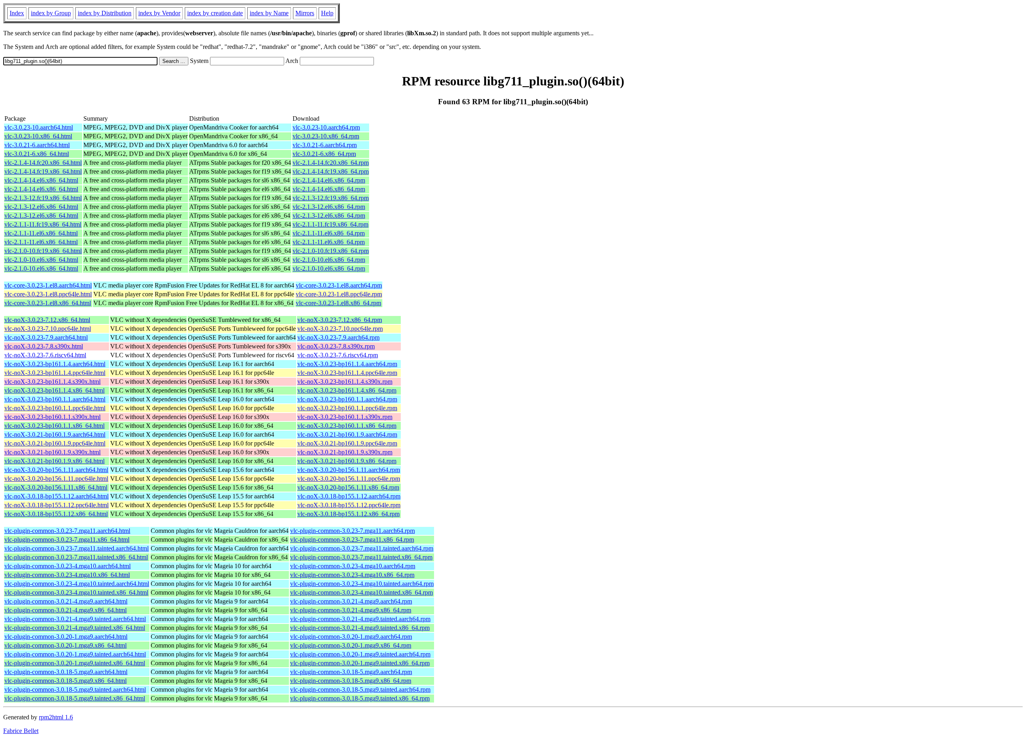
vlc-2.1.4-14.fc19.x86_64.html (43, 171)
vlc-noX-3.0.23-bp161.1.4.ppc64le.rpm (347, 372)
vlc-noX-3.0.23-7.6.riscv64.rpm (337, 355)
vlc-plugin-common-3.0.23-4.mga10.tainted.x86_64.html (76, 592)
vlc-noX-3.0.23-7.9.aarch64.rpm (338, 337)
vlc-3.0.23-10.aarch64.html (38, 127)
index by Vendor (159, 13)
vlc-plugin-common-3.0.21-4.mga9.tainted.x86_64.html (74, 627)
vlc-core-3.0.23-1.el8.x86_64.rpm (338, 303)
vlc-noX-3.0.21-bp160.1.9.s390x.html (52, 452)
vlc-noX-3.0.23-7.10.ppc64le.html (47, 328)
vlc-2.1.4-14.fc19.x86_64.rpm (331, 171)
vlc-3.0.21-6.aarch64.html (37, 145)
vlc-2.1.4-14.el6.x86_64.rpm (329, 180)
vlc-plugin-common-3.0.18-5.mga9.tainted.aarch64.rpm (360, 689)
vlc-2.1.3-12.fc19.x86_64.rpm (331, 197)
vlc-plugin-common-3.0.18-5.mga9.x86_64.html (65, 680)
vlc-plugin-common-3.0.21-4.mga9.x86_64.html (65, 610)
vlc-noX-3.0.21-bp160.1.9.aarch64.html (54, 434)
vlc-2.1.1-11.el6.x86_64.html (41, 233)
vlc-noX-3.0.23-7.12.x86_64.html (47, 319)
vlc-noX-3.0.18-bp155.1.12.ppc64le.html (56, 505)
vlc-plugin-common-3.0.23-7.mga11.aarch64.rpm (352, 530)
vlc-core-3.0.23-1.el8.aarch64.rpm (339, 285)
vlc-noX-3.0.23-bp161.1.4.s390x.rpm (344, 381)
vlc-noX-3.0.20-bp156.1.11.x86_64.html (55, 487)
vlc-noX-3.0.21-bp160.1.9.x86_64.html (54, 461)
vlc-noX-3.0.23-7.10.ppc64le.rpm (340, 328)
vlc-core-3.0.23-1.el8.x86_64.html (47, 303)
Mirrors (304, 13)
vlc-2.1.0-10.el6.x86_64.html (41, 259)
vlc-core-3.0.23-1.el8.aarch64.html (48, 285)
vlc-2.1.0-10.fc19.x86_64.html (43, 250)
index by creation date (215, 13)
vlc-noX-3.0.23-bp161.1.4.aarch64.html (54, 363)
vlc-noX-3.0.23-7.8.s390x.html (43, 346)
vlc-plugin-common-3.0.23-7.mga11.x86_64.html (66, 539)
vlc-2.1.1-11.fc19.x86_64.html (42, 224)
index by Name (269, 13)
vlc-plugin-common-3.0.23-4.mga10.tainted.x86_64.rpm (361, 592)
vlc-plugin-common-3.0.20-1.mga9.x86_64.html (65, 645)
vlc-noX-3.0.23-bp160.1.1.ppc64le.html (54, 408)
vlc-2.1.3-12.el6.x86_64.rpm (329, 206)
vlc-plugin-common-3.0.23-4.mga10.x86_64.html (67, 574)
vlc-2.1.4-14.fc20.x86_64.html (43, 162)
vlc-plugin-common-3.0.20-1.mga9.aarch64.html (65, 636)
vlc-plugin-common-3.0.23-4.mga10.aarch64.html (67, 566)
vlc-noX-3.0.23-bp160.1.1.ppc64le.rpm (347, 408)
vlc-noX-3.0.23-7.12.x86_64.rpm (339, 319)
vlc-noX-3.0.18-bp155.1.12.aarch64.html (56, 496)
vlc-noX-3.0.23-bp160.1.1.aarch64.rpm (347, 399)
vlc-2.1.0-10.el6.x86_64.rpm (329, 259)
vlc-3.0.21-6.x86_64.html (36, 153)
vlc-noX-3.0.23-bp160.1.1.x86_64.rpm (346, 425)
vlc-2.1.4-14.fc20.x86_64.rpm (331, 162)
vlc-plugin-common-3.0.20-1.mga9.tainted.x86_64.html (74, 663)
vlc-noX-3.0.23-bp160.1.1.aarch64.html (54, 399)
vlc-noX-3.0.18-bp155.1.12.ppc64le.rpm (348, 505)
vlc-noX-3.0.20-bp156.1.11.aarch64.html (56, 469)
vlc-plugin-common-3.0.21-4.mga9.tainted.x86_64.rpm (360, 627)
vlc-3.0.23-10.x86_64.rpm (326, 136)
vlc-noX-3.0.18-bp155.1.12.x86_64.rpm (348, 513)
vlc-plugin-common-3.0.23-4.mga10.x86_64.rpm (352, 574)
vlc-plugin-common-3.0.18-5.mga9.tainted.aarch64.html (75, 689)
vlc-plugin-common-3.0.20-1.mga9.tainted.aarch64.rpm (360, 654)
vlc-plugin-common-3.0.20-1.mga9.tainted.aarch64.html (75, 654)
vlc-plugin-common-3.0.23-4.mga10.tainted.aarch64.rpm (362, 583)
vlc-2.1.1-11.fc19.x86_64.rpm (330, 224)
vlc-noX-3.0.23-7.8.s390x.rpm (336, 346)
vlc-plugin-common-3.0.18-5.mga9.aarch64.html (65, 671)
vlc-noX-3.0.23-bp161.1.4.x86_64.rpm (346, 390)
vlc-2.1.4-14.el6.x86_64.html (41, 180)
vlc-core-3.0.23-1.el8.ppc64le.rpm (339, 294)
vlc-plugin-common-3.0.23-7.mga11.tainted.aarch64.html (76, 548)
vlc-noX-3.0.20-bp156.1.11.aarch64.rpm (348, 469)
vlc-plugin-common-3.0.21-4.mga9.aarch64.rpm (351, 601)
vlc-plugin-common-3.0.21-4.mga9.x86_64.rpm (350, 610)
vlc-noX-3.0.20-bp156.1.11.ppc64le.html (56, 478)
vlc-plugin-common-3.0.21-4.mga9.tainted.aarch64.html (75, 618)
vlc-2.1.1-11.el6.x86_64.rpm (329, 233)
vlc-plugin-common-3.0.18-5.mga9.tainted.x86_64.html (74, 698)
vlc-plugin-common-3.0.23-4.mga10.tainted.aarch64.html (76, 583)
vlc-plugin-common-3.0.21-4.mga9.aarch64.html (65, 601)
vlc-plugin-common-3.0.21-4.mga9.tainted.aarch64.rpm (360, 618)
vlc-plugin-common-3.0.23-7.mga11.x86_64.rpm (352, 539)
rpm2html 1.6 (56, 717)
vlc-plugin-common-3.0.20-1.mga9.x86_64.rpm (350, 645)
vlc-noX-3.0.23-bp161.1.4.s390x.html (52, 381)
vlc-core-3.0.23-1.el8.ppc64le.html (48, 294)
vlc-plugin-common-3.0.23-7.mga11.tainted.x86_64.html (76, 557)
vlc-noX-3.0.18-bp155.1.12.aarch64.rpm (348, 496)
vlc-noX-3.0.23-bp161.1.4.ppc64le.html (54, 372)
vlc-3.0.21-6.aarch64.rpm (325, 145)
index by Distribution (104, 13)
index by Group (51, 13)
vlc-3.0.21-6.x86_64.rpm (324, 153)
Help (327, 13)
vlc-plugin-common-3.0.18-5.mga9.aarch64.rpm (351, 671)
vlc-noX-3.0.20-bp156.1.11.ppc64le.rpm (348, 478)
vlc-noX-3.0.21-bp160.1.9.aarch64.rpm (347, 434)
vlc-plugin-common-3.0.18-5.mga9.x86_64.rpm (350, 680)
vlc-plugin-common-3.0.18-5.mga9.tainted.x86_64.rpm (360, 698)
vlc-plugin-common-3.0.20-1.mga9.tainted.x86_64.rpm (360, 663)
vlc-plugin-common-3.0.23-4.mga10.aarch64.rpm (352, 566)
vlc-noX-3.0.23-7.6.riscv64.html (45, 355)
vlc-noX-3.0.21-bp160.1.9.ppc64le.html (54, 443)
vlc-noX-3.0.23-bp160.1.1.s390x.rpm (344, 416)
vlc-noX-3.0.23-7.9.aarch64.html (46, 337)
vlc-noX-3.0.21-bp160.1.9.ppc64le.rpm (347, 443)
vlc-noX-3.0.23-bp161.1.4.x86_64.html (54, 390)
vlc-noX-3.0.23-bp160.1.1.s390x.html (52, 416)
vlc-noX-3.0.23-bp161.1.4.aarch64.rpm (347, 363)
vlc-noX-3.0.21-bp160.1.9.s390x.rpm (344, 452)
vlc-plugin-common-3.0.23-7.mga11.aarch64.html (67, 530)
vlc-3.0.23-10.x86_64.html (38, 136)
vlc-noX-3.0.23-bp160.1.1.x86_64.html (54, 425)
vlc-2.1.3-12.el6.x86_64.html (41, 206)
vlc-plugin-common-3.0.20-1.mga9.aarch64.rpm (351, 636)
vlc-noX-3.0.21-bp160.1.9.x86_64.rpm (346, 461)
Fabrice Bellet (20, 730)
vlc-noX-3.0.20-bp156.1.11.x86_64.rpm (348, 487)
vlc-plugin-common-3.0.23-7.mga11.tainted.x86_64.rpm (361, 557)
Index (17, 13)
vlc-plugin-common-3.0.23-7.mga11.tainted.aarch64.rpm (361, 548)
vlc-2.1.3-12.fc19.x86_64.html (43, 197)
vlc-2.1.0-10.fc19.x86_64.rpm (331, 250)
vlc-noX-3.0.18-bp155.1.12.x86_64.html (56, 513)
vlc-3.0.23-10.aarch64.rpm (326, 127)
